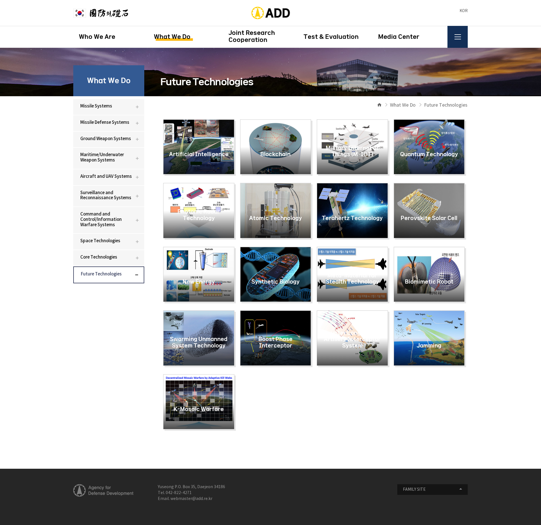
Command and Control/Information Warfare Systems (101, 219)
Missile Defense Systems (104, 122)
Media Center (398, 37)
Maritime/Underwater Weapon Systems (102, 157)
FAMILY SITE (414, 489)
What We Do (172, 37)
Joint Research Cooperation (252, 36)
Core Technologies (98, 257)
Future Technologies (101, 274)
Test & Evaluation (331, 37)
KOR (464, 11)
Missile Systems (96, 106)
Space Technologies (100, 241)
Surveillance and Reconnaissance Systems (105, 195)
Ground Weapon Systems (105, 138)
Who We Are (97, 37)
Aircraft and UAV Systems (106, 176)
